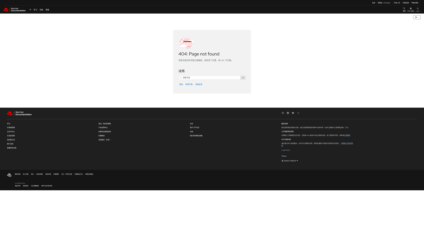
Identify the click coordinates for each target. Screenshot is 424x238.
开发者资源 (11, 127)
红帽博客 (347, 135)
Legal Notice (285, 150)
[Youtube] (293, 113)
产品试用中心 (103, 127)
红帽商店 (101, 136)
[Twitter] (298, 113)
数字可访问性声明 (47, 186)
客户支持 (10, 144)
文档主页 (198, 84)
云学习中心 (11, 132)
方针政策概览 (35, 186)
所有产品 (189, 84)
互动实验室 (11, 136)
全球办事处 (39, 174)
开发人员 (397, 3)
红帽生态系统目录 (104, 132)
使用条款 (25, 186)
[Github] (282, 113)
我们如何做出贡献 (196, 136)
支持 (373, 3)
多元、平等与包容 (66, 174)
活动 (191, 132)
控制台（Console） (384, 3)
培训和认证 (11, 140)
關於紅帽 (17, 174)
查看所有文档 (11, 148)
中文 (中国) (410, 11)
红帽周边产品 (79, 174)
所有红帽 (415, 3)
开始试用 (406, 3)
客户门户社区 (194, 127)
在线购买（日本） (104, 140)
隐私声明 (17, 186)
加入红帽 (25, 174)
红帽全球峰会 (89, 174)
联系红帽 (48, 174)
